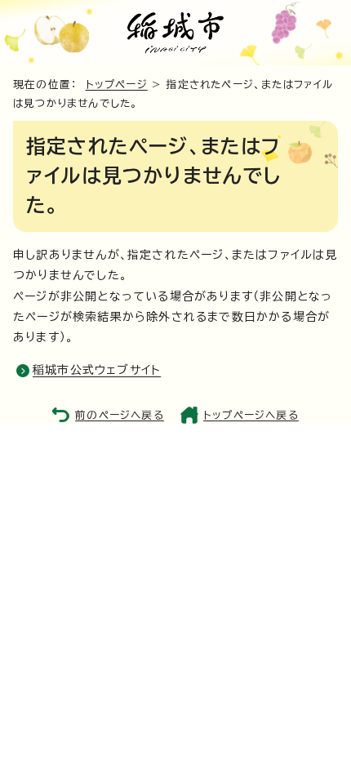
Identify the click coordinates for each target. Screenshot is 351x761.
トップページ (117, 84)
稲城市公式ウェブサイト (97, 370)
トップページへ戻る (251, 415)
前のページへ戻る (119, 415)
